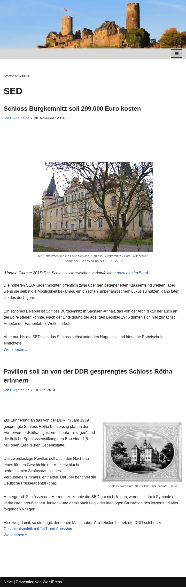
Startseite (11, 76)
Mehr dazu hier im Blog (127, 273)
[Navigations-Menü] (176, 53)
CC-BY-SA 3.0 (113, 261)
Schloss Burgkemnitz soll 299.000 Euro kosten (72, 108)
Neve (8, 582)
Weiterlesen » (15, 349)
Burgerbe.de (19, 118)
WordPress (52, 582)
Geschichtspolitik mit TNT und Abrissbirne (40, 529)
